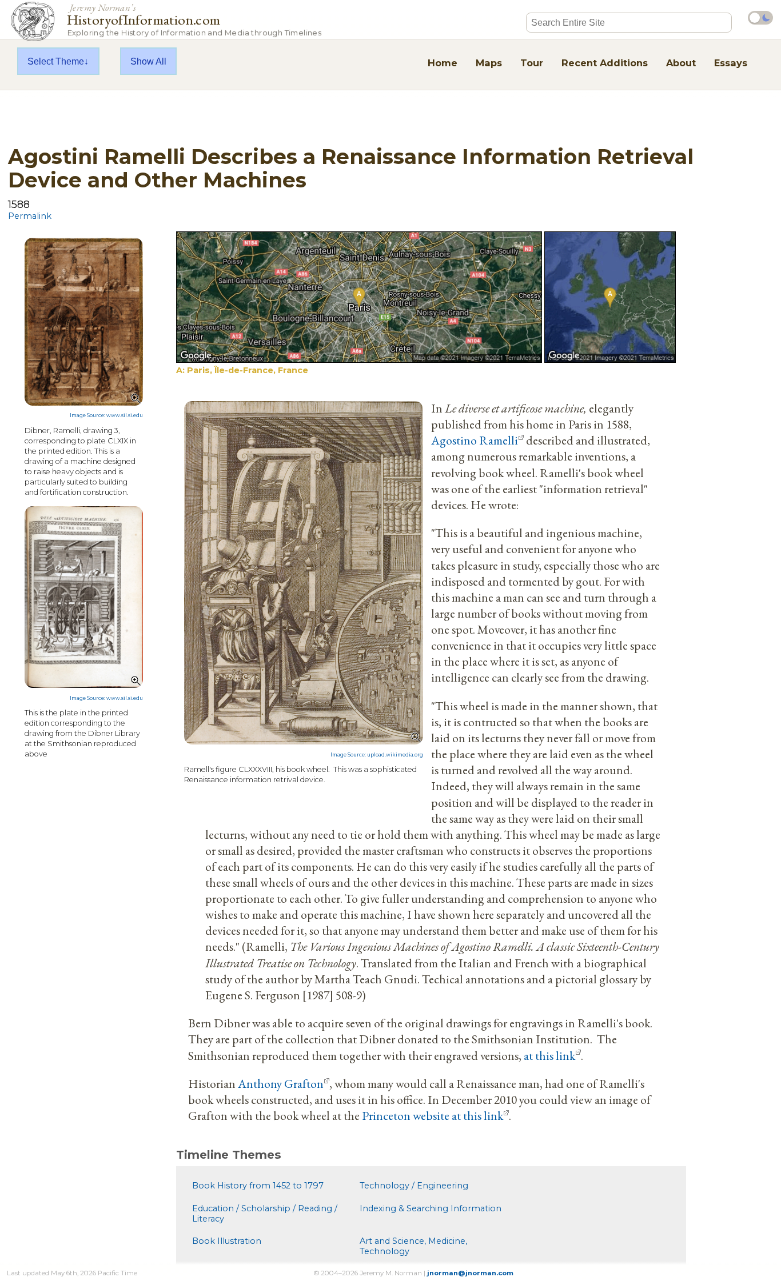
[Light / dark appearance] (760, 18)
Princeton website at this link (432, 1115)
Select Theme (55, 61)
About (681, 63)
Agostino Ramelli (474, 440)
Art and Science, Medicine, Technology (413, 1246)
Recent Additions (604, 63)
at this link (549, 1055)
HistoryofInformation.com (194, 19)
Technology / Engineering (414, 1185)
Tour (531, 63)
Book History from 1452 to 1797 (258, 1185)
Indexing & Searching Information (430, 1208)
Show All (148, 61)
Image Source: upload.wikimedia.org (376, 755)
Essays (730, 63)
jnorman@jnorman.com (470, 1273)
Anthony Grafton (281, 1083)
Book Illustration (226, 1241)
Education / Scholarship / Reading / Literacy (264, 1213)
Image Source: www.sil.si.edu (106, 415)
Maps (489, 63)
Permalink (29, 216)
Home (442, 63)
